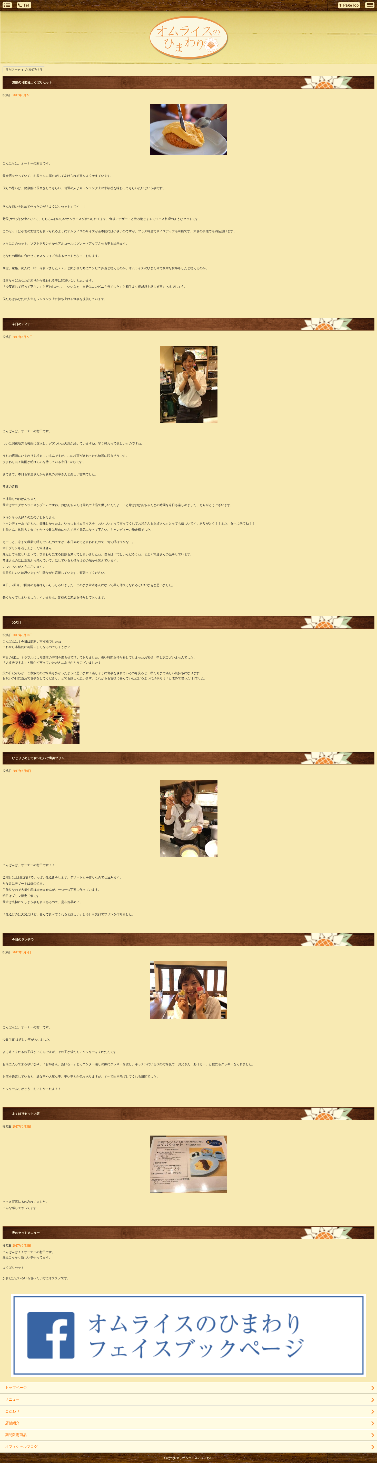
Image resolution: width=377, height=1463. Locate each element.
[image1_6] (188, 152)
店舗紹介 (12, 1423)
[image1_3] (188, 854)
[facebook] (188, 1375)
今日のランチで (23, 939)
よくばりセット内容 (26, 1114)
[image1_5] (188, 420)
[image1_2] (188, 1016)
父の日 (16, 622)
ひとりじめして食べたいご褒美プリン (38, 758)
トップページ (16, 1388)
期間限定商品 (16, 1435)
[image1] (188, 1191)
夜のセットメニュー (26, 1233)
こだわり (12, 1411)
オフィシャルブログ (21, 1447)
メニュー (12, 1399)
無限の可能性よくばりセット (32, 82)
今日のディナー (23, 324)
